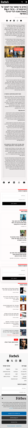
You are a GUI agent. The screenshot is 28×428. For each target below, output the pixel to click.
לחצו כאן (11, 408)
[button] (2, 398)
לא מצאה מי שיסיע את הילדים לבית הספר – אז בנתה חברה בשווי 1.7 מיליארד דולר (11, 298)
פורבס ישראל (6, 366)
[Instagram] (16, 361)
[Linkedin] (20, 361)
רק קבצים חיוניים (14, 418)
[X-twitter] (12, 361)
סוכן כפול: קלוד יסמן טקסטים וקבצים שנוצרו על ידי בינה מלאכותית (11, 306)
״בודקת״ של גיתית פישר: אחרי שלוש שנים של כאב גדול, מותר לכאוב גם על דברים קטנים (19, 222)
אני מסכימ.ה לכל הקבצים (14, 413)
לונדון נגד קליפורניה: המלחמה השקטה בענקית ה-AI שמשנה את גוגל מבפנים (11, 323)
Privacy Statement (11, 426)
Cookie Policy (19, 426)
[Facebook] (8, 361)
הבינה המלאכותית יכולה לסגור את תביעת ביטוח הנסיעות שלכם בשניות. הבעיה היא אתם (18, 254)
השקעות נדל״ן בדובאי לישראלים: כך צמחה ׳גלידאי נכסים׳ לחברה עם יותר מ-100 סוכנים (11, 332)
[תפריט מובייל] (26, 2)
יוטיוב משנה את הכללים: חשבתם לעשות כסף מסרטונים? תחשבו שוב (11, 314)
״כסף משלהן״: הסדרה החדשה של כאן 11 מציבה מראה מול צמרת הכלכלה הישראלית (18, 238)
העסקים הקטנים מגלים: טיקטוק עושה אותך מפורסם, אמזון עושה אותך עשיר (10, 289)
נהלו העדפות (14, 422)
